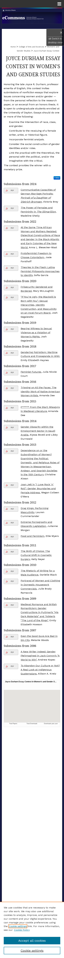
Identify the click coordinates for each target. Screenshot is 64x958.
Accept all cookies (32, 940)
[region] (32, 930)
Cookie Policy (22, 929)
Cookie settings (18, 926)
